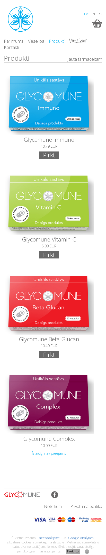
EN (93, 14)
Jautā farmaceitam (84, 59)
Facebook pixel (49, 537)
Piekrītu (73, 551)
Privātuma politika (86, 506)
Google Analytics (80, 537)
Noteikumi (53, 506)
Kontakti (11, 47)
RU (100, 14)
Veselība (36, 41)
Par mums (13, 41)
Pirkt (49, 155)
